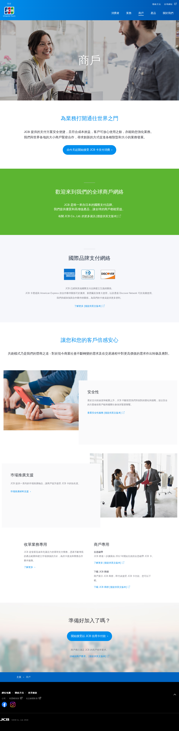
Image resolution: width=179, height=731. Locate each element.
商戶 (141, 13)
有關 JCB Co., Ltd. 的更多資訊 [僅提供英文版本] (87, 216)
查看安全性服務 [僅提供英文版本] (104, 412)
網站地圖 (6, 693)
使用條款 (32, 693)
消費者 (115, 13)
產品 (153, 13)
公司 (4, 698)
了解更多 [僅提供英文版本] (87, 306)
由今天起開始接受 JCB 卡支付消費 (88, 149)
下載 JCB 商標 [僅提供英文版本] (110, 587)
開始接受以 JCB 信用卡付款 (88, 636)
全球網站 (168, 4)
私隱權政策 (14, 698)
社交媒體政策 (32, 698)
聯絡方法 (156, 4)
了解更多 (28, 567)
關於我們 (168, 13)
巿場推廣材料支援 (19, 491)
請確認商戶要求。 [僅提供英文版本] (88, 656)
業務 (128, 13)
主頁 (19, 677)
